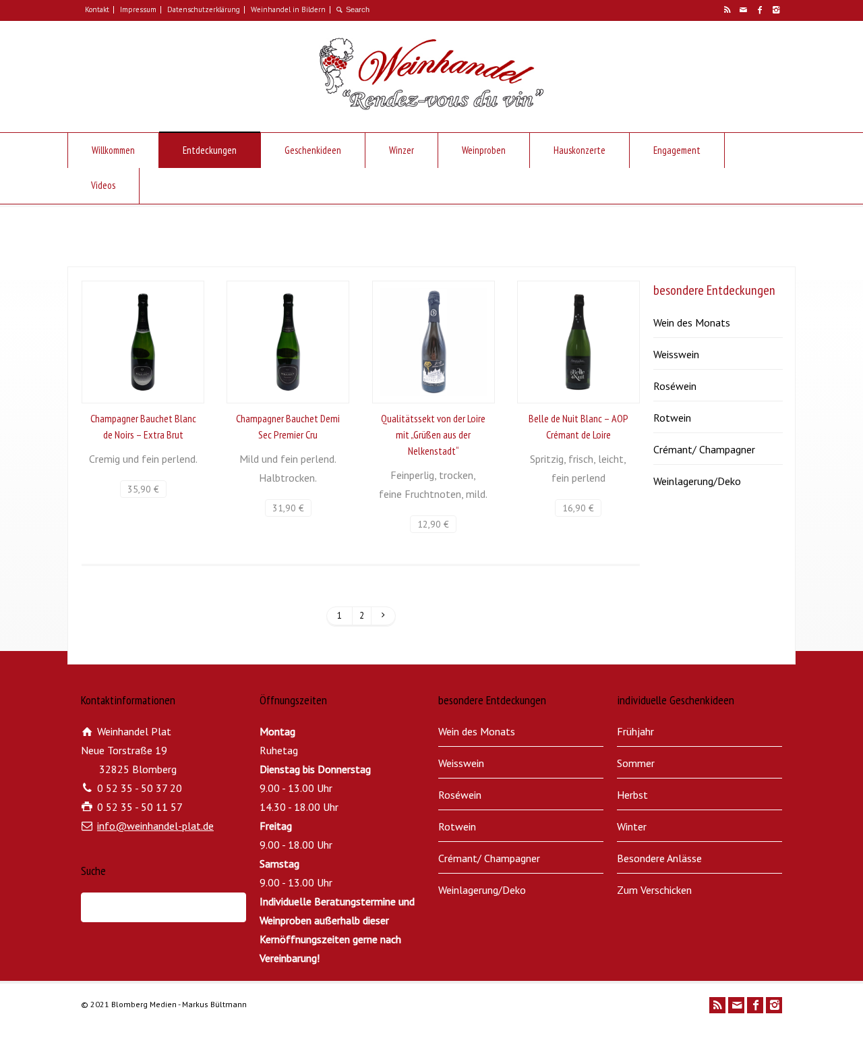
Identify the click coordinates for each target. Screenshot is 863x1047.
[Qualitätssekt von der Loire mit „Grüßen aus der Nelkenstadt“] (433, 342)
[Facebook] (759, 10)
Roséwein (674, 386)
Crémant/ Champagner (704, 449)
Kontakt (97, 9)
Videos (103, 185)
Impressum (138, 9)
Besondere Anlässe (659, 858)
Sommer (636, 763)
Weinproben (484, 150)
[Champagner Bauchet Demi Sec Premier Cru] (288, 342)
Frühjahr (635, 731)
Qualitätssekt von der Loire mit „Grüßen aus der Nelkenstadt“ (433, 434)
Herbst (632, 794)
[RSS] (727, 10)
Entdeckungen (210, 150)
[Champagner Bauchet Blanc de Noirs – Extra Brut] (143, 342)
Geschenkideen (313, 150)
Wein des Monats (691, 322)
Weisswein (676, 354)
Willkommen (113, 150)
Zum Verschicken (654, 890)
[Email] (743, 10)
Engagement (677, 150)
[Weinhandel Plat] (431, 106)
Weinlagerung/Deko (697, 481)
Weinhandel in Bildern (288, 9)
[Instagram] (775, 10)
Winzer (401, 150)
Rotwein (672, 417)
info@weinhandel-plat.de (155, 825)
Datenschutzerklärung (203, 9)
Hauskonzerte (579, 150)
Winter (632, 826)
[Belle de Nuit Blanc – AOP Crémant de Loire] (578, 342)
